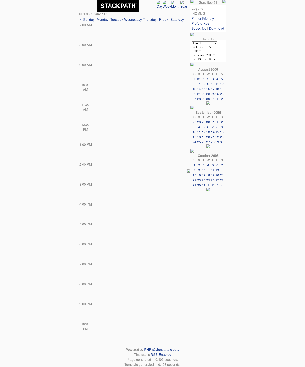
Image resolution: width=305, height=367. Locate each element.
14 (199, 88)
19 (222, 88)
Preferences (200, 23)
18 (217, 88)
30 (208, 98)
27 (194, 98)
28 (199, 98)
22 (203, 93)
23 (208, 93)
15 (203, 88)
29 (203, 98)
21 (199, 93)
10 (213, 83)
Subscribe (199, 28)
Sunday (89, 19)
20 (194, 93)
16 (208, 88)
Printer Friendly (203, 18)
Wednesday (133, 19)
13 (194, 88)
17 (213, 88)
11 (217, 83)
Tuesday (116, 19)
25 (217, 93)
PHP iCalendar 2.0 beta (161, 349)
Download (216, 28)
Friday (163, 19)
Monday (103, 19)
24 (213, 93)
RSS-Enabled (161, 354)
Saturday (177, 19)
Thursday (150, 19)
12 (222, 83)
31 (213, 98)
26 (222, 93)
